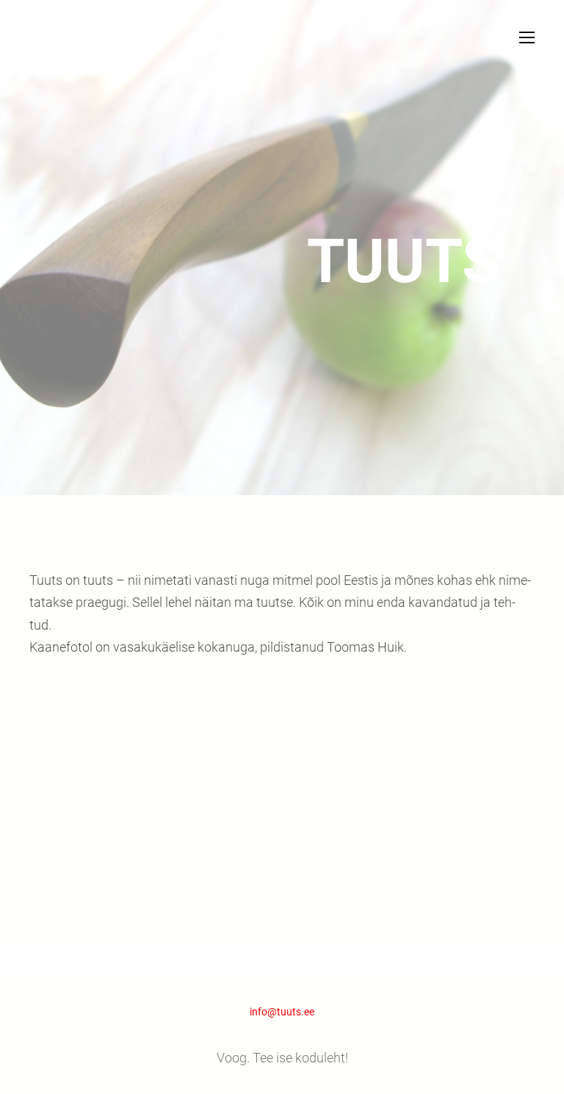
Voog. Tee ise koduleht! (282, 1057)
